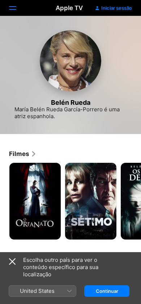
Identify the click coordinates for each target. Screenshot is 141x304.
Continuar (107, 291)
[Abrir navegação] (17, 8)
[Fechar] (12, 261)
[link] (23, 154)
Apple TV (69, 8)
